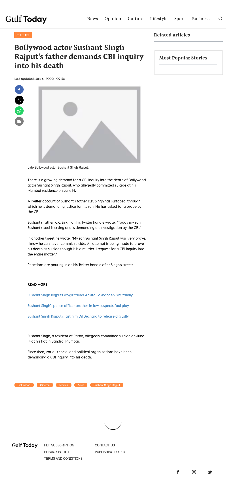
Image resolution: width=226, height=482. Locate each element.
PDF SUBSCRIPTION (59, 445)
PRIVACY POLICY (56, 452)
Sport (179, 19)
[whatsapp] (19, 110)
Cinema (45, 385)
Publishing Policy (110, 452)
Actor (81, 385)
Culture (135, 19)
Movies (63, 385)
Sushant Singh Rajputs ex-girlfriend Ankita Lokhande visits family (80, 295)
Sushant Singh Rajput (107, 385)
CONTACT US (105, 445)
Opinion (113, 19)
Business (200, 19)
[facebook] (19, 89)
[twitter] (19, 100)
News (92, 19)
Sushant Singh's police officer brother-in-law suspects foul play (78, 305)
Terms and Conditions (63, 458)
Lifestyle (159, 19)
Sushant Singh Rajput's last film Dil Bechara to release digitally (78, 316)
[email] (19, 121)
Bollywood (24, 385)
